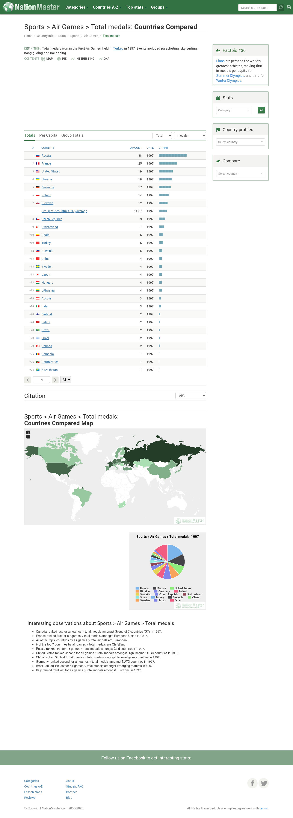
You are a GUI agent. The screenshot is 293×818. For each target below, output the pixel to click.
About (70, 781)
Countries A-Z (33, 786)
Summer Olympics (230, 75)
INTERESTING (85, 58)
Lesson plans (33, 792)
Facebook (252, 783)
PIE (64, 58)
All (261, 110)
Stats (62, 36)
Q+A (106, 58)
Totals (29, 135)
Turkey (118, 48)
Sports (74, 36)
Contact (71, 792)
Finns (220, 61)
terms (264, 808)
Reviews (29, 797)
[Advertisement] (115, 93)
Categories (75, 7)
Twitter (263, 783)
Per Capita (48, 135)
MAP (49, 58)
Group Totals (72, 135)
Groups (158, 7)
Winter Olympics (228, 80)
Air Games (91, 36)
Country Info (45, 36)
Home (28, 36)
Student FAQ (74, 786)
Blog (69, 797)
